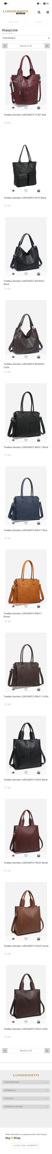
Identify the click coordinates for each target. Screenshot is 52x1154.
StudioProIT (32, 1145)
